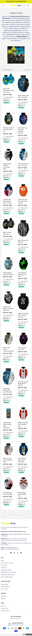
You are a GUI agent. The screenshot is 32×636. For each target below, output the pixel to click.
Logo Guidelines (5, 586)
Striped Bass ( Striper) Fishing (8, 273)
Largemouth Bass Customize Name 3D (8, 308)
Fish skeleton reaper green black (22, 274)
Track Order (4, 565)
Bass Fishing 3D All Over (23, 241)
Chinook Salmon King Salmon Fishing (23, 383)
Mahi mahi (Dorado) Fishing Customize (8, 90)
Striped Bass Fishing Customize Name (7, 166)
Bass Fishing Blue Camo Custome (22, 460)
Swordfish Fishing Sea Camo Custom (7, 390)
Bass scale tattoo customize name (8, 349)
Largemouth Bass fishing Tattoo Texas (7, 201)
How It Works (4, 589)
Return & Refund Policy (7, 577)
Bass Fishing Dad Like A (7, 233)
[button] (3, 5)
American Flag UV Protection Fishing (22, 201)
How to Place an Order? (7, 563)
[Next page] (27, 515)
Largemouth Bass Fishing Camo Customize (7, 425)
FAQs (2, 560)
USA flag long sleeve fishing (7, 493)
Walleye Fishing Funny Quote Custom (23, 315)
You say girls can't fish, (22, 348)
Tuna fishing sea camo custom (23, 164)
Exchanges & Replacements (8, 574)
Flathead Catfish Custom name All (8, 129)
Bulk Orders (4, 596)
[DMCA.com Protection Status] (27, 635)
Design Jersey (4, 584)
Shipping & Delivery (6, 570)
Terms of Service (5, 610)
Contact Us (4, 567)
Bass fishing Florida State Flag (22, 494)
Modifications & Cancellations (9, 572)
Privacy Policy (4, 608)
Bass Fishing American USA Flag (7, 460)
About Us (3, 606)
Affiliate (3, 598)
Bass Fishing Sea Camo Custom (23, 96)
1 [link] (4, 515)
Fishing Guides (21, 36)
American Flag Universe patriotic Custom (22, 130)
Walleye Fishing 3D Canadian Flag (23, 424)
